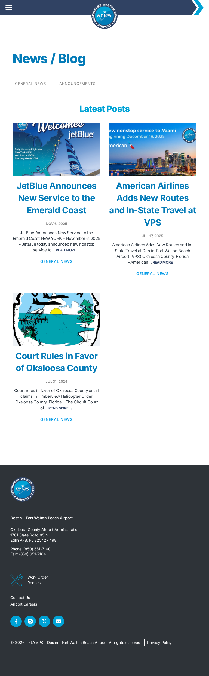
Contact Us (20, 597)
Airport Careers (23, 604)
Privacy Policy (159, 642)
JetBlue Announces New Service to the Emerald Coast (56, 197)
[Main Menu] (9, 7)
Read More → (68, 250)
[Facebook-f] (16, 621)
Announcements (77, 83)
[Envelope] (58, 621)
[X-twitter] (44, 621)
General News (30, 83)
